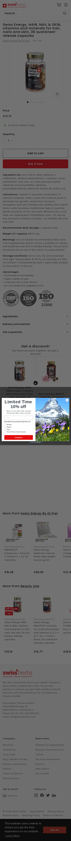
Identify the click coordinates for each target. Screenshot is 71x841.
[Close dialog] (67, 399)
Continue (18, 437)
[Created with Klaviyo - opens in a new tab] (35, 442)
